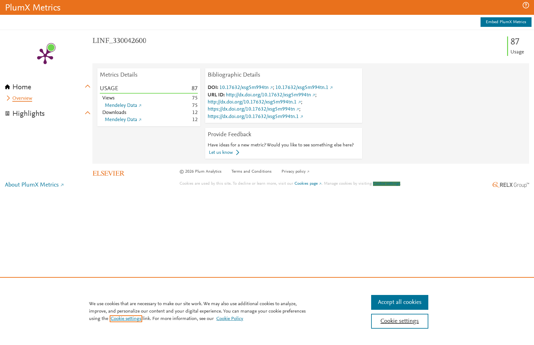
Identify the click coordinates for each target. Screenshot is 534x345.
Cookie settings (386, 184)
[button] (526, 5)
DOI (212, 87)
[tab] (48, 85)
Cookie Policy (229, 318)
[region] (267, 311)
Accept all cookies (400, 302)
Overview (22, 98)
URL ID (215, 95)
